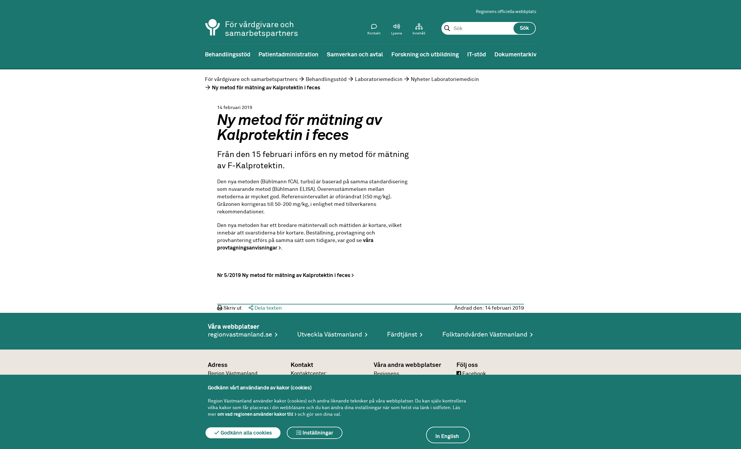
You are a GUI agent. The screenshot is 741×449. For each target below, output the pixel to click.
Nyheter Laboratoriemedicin (445, 79)
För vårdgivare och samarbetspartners (251, 79)
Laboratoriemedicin (379, 79)
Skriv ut (232, 308)
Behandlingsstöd (326, 79)
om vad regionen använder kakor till (255, 414)
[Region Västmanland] (213, 19)
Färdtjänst (402, 335)
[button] (396, 30)
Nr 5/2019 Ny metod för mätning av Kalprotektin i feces (283, 275)
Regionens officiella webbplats (506, 12)
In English (447, 436)
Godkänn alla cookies (245, 433)
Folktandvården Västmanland (484, 335)
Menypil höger (732, 54)
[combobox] (488, 28)
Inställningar (317, 433)
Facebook (473, 373)
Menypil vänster (8, 54)
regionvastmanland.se (240, 335)
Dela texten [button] (267, 308)
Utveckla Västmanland (329, 335)
